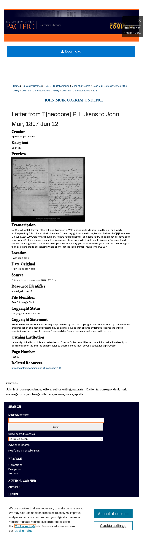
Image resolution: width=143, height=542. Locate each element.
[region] (71, 519)
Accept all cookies (113, 514)
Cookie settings (25, 526)
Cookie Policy (23, 530)
